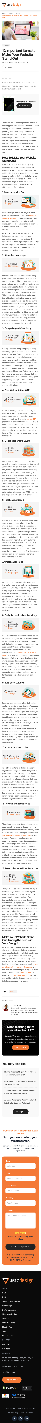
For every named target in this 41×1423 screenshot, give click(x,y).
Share (9, 67)
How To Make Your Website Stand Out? (18, 82)
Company (9, 1198)
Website (18, 13)
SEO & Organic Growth (11, 1301)
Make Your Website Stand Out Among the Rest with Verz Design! (19, 87)
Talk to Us (19, 1047)
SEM (4, 1331)
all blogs (19, 1111)
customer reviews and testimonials (16, 835)
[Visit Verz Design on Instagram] (20, 1418)
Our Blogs (6, 1349)
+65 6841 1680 (25, 972)
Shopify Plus (7, 1327)
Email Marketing (8, 1323)
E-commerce (7, 1335)
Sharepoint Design (9, 1314)
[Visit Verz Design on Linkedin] (26, 1418)
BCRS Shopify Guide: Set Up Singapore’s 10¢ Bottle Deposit (20, 1082)
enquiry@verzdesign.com (12, 1366)
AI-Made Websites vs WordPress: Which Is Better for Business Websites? (20, 1101)
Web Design (7, 1306)
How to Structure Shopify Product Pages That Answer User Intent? (20, 1073)
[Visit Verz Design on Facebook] (14, 1418)
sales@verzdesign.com (21, 975)
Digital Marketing (9, 1310)
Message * (9, 1210)
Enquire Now (11, 1380)
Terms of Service (27, 1413)
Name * (8, 1161)
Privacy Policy (13, 1413)
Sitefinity (5, 1318)
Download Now (24, 106)
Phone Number (11, 1186)
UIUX (4, 1297)
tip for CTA (31, 419)
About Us (6, 1344)
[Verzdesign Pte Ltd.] (11, 5)
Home (4, 13)
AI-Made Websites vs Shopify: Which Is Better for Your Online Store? (19, 1092)
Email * (8, 1173)
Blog (11, 13)
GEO (4, 1293)
